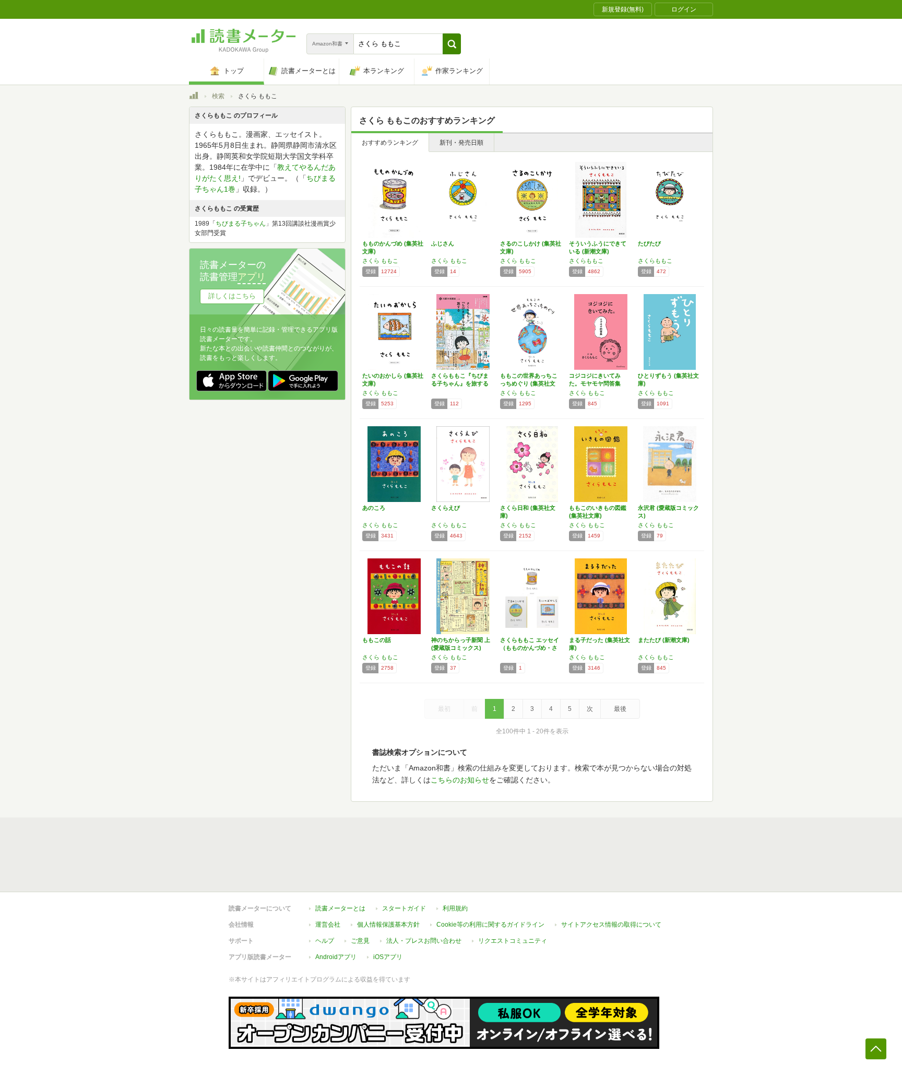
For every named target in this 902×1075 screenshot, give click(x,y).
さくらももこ (586, 261)
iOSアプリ (387, 957)
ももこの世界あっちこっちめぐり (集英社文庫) (528, 383)
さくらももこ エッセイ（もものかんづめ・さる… (529, 648)
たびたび (649, 243)
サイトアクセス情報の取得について (611, 924)
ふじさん (442, 243)
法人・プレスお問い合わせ (423, 941)
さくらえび (445, 508)
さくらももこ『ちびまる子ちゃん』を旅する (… (460, 383)
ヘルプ (324, 941)
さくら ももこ (380, 261)
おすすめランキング (390, 142)
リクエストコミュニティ (512, 941)
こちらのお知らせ (460, 780)
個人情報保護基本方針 (388, 924)
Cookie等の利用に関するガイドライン (490, 924)
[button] (452, 43)
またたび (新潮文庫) (664, 640)
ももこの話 (376, 640)
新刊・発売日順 (461, 142)
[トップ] (193, 97)
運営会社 (327, 924)
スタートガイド (404, 908)
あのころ (373, 508)
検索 (218, 96)
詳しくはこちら (232, 296)
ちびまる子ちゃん (241, 223)
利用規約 (455, 908)
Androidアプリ (336, 957)
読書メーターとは (340, 908)
